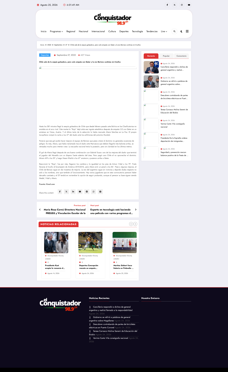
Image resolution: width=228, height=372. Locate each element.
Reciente (151, 56)
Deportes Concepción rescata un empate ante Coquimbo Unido (62, 267)
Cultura (112, 31)
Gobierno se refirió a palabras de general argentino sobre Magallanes (174, 83)
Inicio (43, 31)
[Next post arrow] (135, 210)
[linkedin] (73, 191)
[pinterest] (86, 191)
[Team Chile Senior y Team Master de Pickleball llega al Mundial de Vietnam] (132, 242)
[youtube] (189, 4)
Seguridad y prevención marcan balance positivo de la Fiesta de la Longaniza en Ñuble (174, 154)
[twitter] (66, 191)
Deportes (123, 31)
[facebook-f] (167, 4)
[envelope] (79, 191)
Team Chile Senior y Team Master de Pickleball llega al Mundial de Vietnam (130, 267)
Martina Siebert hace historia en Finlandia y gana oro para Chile (96, 267)
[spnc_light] (181, 31)
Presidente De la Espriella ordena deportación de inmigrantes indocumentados (174, 140)
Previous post (80, 205)
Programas (55, 31)
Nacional (83, 31)
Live (163, 31)
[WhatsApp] (93, 191)
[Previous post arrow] (40, 210)
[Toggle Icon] (187, 31)
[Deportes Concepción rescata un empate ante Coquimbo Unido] (64, 242)
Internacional (98, 31)
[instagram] (181, 4)
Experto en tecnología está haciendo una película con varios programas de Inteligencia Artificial (111, 211)
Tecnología (137, 31)
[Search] (174, 31)
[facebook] (60, 191)
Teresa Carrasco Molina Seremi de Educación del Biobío (174, 111)
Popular (166, 56)
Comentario (181, 56)
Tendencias (151, 31)
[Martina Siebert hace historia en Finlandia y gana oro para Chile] (98, 242)
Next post (94, 205)
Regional (70, 31)
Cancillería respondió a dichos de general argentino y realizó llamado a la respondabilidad (174, 68)
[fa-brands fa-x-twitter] (174, 4)
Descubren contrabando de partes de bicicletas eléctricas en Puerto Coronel (174, 97)
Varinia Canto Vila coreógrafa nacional (173, 125)
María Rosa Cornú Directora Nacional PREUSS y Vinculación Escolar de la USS (65, 211)
